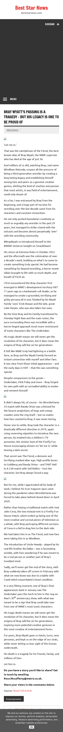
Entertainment (13, 698)
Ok (31, 727)
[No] (59, 720)
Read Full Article (22, 690)
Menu (13, 99)
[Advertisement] (31, 61)
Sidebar (49, 24)
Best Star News (31, 8)
